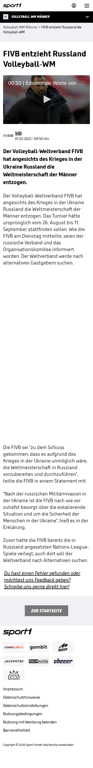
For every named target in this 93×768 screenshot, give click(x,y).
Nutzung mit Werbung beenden (30, 722)
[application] (46, 99)
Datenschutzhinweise (21, 697)
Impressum (13, 689)
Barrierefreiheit (16, 730)
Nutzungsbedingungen (22, 713)
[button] (46, 99)
